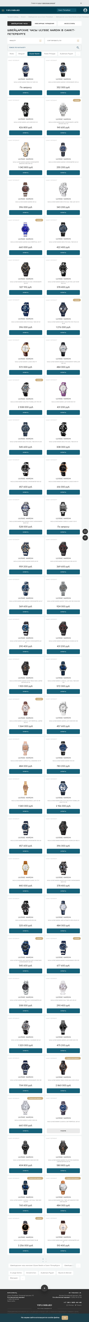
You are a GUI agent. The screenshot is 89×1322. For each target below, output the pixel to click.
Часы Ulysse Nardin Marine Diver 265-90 (25, 561)
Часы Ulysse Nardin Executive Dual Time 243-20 (63, 242)
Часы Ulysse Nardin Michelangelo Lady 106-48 (25, 801)
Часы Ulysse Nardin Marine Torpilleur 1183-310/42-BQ (63, 601)
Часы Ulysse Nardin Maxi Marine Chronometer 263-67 (25, 601)
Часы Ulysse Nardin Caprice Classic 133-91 (63, 521)
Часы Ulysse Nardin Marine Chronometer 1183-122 (25, 481)
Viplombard (13, 10)
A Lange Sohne (16, 1273)
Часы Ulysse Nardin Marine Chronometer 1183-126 (25, 840)
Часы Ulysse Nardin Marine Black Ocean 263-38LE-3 (63, 840)
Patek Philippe (49, 54)
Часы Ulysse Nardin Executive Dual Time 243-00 (25, 322)
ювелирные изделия (48, 3)
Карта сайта (11, 1301)
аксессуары (69, 23)
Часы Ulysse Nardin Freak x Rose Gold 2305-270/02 (63, 1080)
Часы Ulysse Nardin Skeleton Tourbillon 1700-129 (25, 402)
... (78, 54)
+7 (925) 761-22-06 (76, 1297)
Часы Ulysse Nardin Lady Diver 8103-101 (26, 122)
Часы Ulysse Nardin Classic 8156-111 (26, 362)
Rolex (12, 54)
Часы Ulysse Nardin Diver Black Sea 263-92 (63, 561)
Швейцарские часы (19, 23)
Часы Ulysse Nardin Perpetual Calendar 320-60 (25, 1040)
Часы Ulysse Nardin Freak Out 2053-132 (26, 82)
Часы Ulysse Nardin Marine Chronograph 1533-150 (25, 1080)
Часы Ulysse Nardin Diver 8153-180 (25, 920)
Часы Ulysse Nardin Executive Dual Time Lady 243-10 (63, 202)
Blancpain (14, 1278)
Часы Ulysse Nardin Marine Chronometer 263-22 (63, 162)
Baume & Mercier (65, 1273)
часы (39, 3)
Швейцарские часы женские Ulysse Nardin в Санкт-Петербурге (35, 1266)
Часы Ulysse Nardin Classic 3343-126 (25, 1120)
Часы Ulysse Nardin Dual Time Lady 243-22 (63, 1000)
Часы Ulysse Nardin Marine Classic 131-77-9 (25, 880)
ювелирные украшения (44, 23)
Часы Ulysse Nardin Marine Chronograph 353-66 (63, 82)
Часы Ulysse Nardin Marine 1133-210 (63, 761)
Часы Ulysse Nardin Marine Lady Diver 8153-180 (63, 721)
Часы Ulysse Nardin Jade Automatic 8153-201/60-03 (63, 920)
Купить (25, 92)
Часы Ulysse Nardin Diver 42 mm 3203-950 (25, 1160)
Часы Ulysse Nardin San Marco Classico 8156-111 (63, 481)
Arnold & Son (31, 1273)
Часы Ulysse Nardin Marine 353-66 (25, 202)
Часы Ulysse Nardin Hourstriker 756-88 (26, 1240)
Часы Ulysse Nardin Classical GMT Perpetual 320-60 (63, 1121)
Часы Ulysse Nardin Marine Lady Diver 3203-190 (63, 1040)
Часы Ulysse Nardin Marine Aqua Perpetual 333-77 (25, 242)
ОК (65, 1318)
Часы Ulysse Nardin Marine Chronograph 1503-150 (63, 960)
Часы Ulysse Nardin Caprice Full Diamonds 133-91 (25, 761)
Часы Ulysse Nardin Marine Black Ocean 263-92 (63, 641)
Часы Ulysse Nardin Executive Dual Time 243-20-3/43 (26, 442)
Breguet (21, 54)
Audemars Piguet (66, 54)
